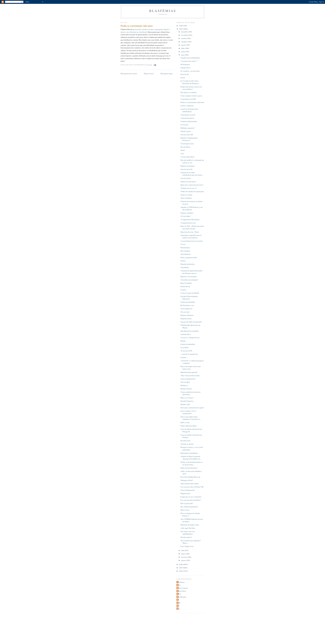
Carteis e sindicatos (187, 105)
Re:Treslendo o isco (187, 305)
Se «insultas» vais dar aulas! (190, 71)
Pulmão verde (185, 404)
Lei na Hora (185, 347)
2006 (181, 564)
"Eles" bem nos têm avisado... (191, 375)
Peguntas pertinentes (188, 264)
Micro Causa (185, 510)
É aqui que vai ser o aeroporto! (191, 497)
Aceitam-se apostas (187, 444)
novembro (185, 35)
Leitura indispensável (188, 379)
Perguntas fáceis (186, 318)
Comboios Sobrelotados (189, 121)
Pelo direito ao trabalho (189, 92)
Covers (183, 244)
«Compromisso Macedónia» (190, 219)
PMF (178, 603)
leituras (183, 261)
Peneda (183, 341)
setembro (184, 41)
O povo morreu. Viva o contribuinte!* (188, 412)
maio (183, 55)
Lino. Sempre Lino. (187, 546)
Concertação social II (188, 115)
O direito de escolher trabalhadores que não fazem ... (192, 173)
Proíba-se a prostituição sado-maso (192, 102)
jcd (178, 606)
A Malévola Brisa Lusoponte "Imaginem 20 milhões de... (191, 457)
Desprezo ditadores (187, 315)
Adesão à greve (186, 131)
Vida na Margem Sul (188, 490)
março (183, 554)
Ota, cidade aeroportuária (189, 506)
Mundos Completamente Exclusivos (189, 139)
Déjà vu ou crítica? (187, 398)
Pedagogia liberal (187, 480)
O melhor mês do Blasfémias (190, 58)
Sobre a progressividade (189, 257)
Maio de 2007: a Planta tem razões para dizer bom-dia (192, 227)
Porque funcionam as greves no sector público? (191, 88)
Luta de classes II (186, 169)
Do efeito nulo (185, 440)
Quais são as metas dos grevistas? (192, 185)
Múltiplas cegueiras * (188, 128)
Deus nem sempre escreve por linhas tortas (191, 367)
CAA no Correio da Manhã (190, 293)
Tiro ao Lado (185, 312)
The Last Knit (185, 382)
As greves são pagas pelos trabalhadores (189, 110)
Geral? (183, 150)
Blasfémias (162, 11)
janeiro (183, 560)
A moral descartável (187, 118)
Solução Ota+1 (186, 68)
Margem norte (185, 493)
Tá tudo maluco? (186, 537)
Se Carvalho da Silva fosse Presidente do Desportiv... (190, 82)
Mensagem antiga (166, 73)
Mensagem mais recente (129, 73)
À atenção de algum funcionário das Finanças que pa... (191, 271)
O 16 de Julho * (186, 216)
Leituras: (184, 290)
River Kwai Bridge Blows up (190, 477)
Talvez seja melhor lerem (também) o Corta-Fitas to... (191, 418)
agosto (183, 45)
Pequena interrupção (188, 166)
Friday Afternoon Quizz (189, 426)
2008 (181, 25)
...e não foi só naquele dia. (189, 354)
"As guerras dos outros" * (189, 61)
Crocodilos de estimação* (189, 280)
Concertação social (187, 143)
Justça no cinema (186, 195)
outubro (184, 38)
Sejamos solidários (187, 213)
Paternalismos (185, 247)
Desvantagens (185, 251)
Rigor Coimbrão (186, 283)
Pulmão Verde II (186, 389)
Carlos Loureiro (182, 588)
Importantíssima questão (189, 372)
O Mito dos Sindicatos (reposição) (192, 191)
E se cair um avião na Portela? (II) (192, 487)
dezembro (184, 32)
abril (183, 550)
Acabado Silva (186, 334)
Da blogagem (185, 64)
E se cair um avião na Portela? (191, 500)
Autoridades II (185, 254)
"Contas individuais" (188, 157)
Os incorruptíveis (186, 308)
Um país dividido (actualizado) (191, 322)
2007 (181, 29)
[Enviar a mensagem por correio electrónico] (155, 65)
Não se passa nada (187, 503)
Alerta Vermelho (186, 198)
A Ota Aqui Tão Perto (188, 528)
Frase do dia (185, 74)
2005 (181, 568)
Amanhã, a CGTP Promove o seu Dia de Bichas (192, 208)
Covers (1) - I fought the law (190, 337)
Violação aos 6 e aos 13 (189, 188)
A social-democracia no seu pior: (192, 241)
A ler (182, 153)
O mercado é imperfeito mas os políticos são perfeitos (191, 236)
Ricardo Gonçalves (187, 401)
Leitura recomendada (188, 302)
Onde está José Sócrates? (189, 468)
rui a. (179, 609)
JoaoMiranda (181, 597)
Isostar (183, 77)
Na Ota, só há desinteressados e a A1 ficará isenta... (192, 463)
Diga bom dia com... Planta (190, 232)
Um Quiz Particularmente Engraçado (189, 297)
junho (183, 51)
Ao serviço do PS (186, 351)
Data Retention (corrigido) (190, 331)
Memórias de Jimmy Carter (190, 525)
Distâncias (184, 385)
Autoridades (185, 267)
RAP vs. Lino (185, 422)
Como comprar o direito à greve (191, 96)
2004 (181, 571)
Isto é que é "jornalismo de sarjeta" (192, 407)
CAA (179, 585)
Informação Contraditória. (189, 453)
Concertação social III (188, 99)
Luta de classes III (187, 134)
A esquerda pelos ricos (188, 223)
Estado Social (185, 286)
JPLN (179, 594)
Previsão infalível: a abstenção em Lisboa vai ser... (192, 161)
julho (183, 48)
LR (178, 600)
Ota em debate (185, 147)
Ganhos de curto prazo (188, 181)
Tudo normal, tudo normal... (190, 483)
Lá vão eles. (185, 125)
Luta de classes (186, 178)
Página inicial (148, 73)
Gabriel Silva (181, 591)
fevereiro (184, 557)
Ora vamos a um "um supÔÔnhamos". (188, 532)
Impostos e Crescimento (189, 276)
